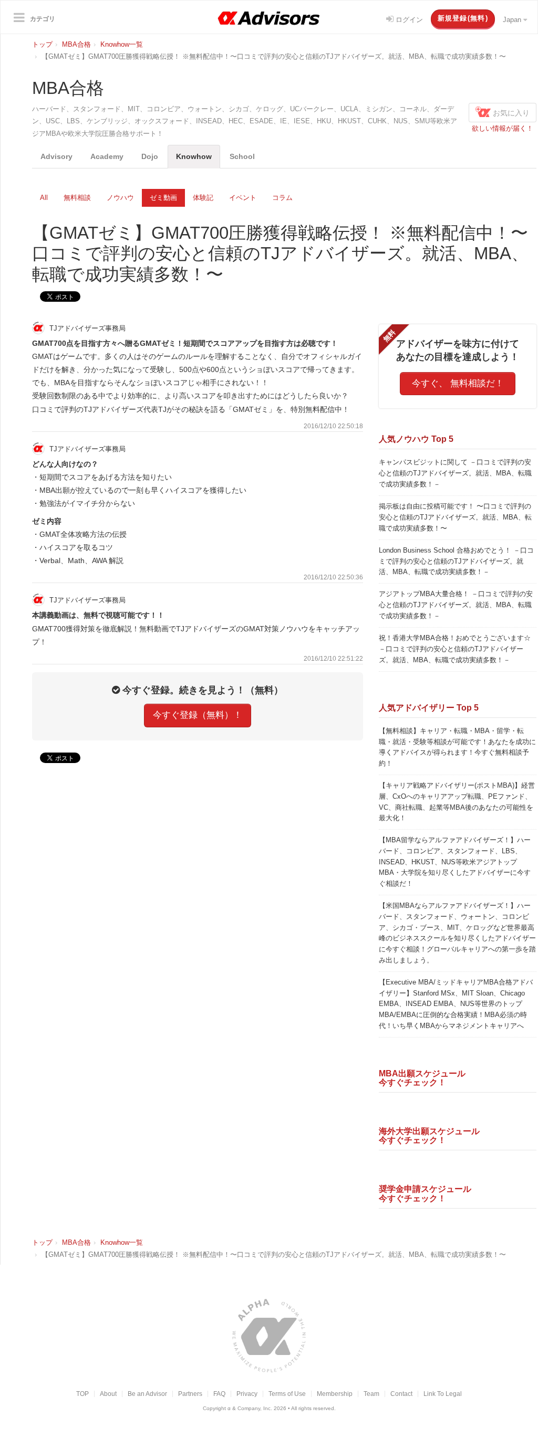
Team (371, 1393)
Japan (513, 20)
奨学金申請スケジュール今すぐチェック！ (425, 1193)
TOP (82, 1393)
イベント (242, 198)
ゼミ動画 (163, 198)
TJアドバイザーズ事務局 (86, 328)
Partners (190, 1393)
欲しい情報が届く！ (502, 128)
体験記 (203, 198)
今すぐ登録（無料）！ (197, 715)
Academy (106, 156)
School (242, 156)
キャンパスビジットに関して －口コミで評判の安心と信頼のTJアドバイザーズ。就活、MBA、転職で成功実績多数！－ (455, 473)
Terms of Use (287, 1393)
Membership (335, 1393)
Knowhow (194, 156)
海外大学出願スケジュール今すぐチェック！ (429, 1136)
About (108, 1393)
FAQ (219, 1393)
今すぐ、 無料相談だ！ (458, 383)
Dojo (149, 156)
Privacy (246, 1393)
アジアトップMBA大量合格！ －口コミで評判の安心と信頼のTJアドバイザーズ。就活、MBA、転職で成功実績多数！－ (456, 605)
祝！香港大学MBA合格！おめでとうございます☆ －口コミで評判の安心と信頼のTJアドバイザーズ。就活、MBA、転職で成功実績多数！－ (455, 649)
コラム (282, 198)
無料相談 (77, 198)
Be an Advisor (147, 1393)
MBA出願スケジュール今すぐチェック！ (422, 1078)
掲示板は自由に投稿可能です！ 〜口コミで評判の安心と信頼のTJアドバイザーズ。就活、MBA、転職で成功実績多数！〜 (455, 517)
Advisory (56, 156)
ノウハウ (120, 198)
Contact (401, 1393)
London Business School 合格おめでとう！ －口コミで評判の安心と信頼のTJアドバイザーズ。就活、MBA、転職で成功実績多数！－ (456, 561)
